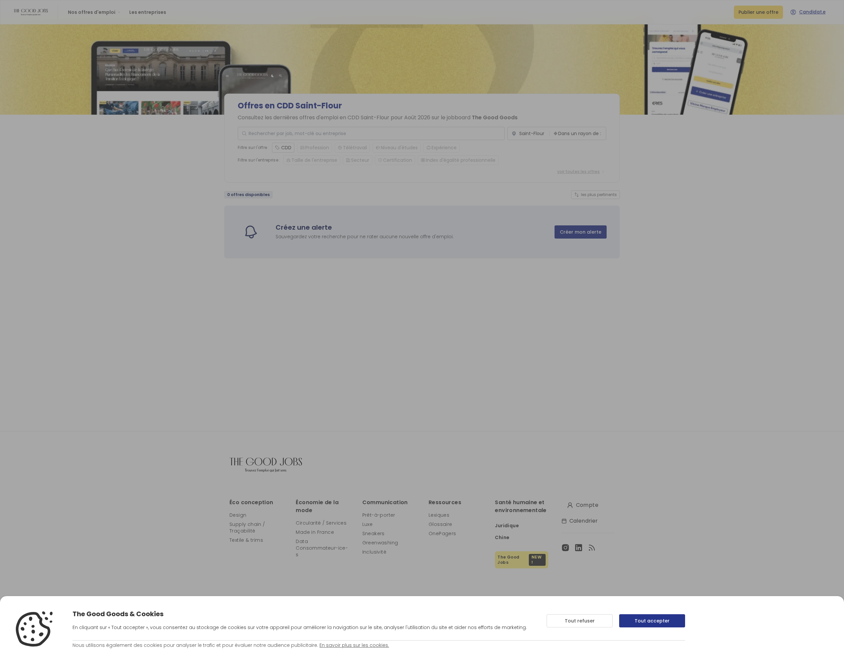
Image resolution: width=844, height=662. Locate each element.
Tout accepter (652, 621)
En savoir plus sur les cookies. (354, 645)
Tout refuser (580, 621)
